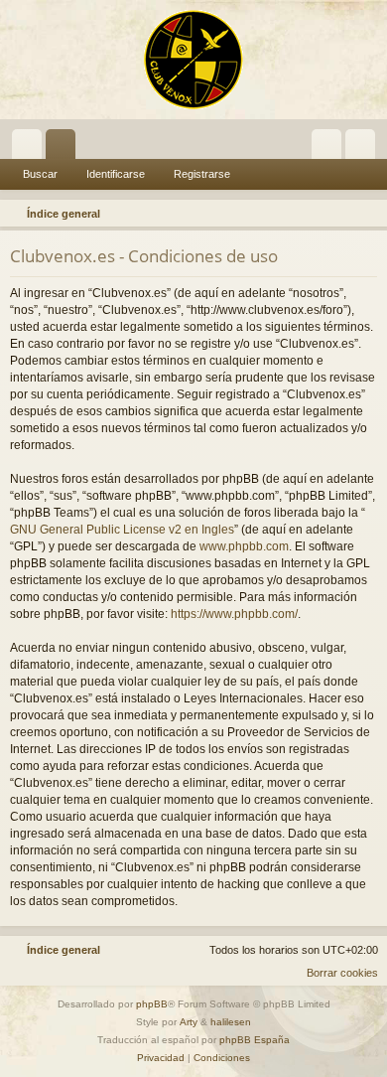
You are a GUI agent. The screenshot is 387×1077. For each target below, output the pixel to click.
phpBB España (254, 1039)
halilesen (230, 1021)
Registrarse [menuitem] (364, 148)
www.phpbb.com (244, 546)
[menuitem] (369, 214)
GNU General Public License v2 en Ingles (122, 530)
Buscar (40, 174)
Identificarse (115, 174)
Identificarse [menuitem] (330, 148)
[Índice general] (193, 59)
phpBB (152, 1004)
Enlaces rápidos (31, 148)
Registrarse (202, 174)
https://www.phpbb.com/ (234, 614)
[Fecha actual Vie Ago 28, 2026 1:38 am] (343, 214)
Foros (64, 148)
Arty (188, 1021)
